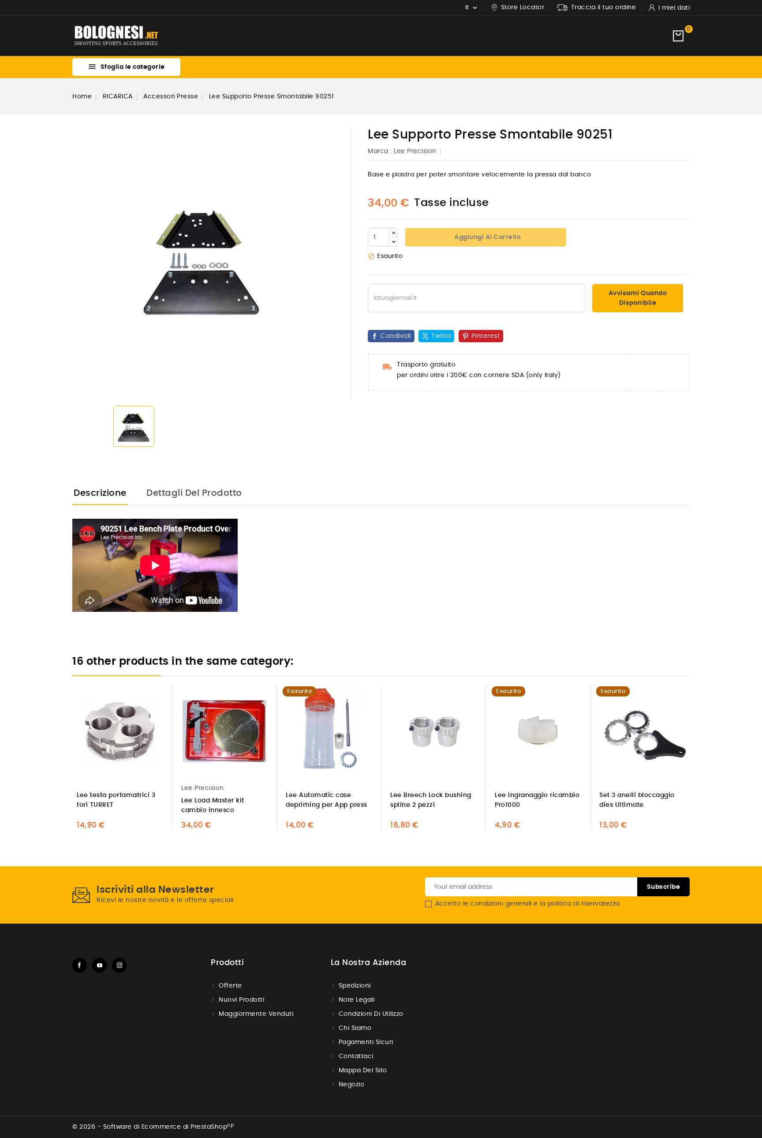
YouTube (99, 965)
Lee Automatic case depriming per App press (326, 800)
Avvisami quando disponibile (638, 298)
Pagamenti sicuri (366, 1042)
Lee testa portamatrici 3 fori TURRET (116, 800)
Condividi (396, 336)
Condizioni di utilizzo (371, 1014)
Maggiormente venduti (256, 1014)
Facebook (79, 965)
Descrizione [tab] (100, 493)
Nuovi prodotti (241, 1000)
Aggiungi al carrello (487, 237)
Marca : (380, 151)
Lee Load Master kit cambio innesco (212, 805)
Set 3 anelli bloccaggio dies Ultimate (637, 800)
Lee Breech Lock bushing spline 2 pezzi (430, 800)
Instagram (119, 965)
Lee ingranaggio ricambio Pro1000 (537, 800)
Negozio (352, 1085)
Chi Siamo (355, 1028)
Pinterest (485, 336)
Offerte (230, 986)
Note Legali (357, 1000)
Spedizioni (355, 986)
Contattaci (356, 1056)
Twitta (441, 336)
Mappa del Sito (363, 1070)
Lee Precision (415, 151)
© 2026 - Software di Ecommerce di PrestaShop (153, 1127)
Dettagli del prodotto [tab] (194, 493)
